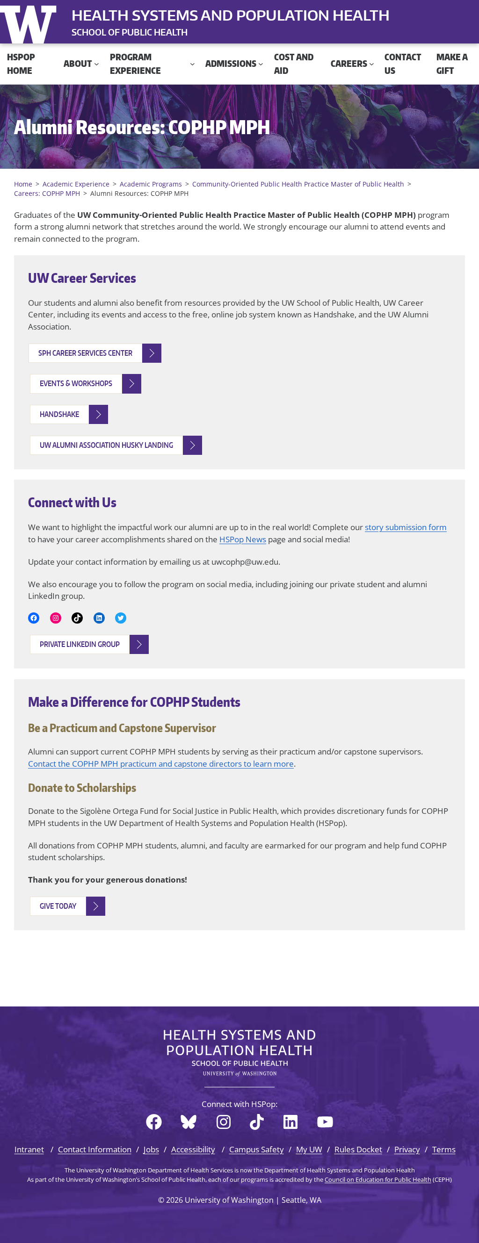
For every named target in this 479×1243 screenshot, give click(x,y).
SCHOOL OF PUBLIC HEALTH (130, 32)
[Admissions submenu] (260, 63)
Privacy (407, 1149)
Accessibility (193, 1149)
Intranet (29, 1149)
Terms (444, 1149)
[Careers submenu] (371, 63)
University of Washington (30, 22)
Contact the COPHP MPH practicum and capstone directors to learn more (161, 763)
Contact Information (94, 1149)
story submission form (406, 527)
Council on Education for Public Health (378, 1179)
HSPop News (242, 539)
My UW (309, 1149)
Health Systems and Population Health (231, 15)
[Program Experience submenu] (192, 63)
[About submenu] (96, 63)
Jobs (151, 1149)
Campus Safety (256, 1149)
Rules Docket (358, 1149)
